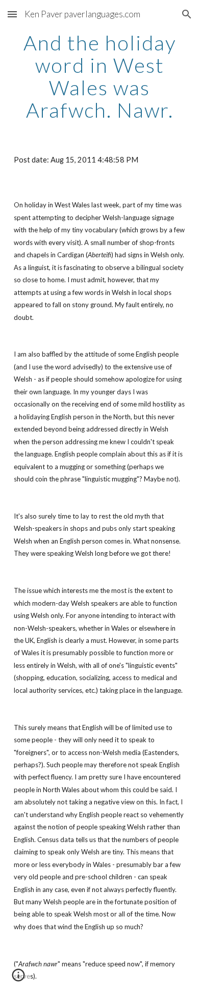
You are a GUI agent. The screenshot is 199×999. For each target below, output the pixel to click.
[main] (99, 76)
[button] (12, 14)
